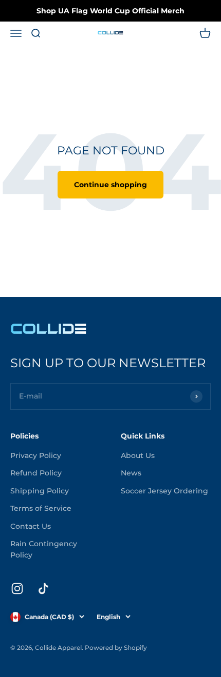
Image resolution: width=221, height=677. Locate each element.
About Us (138, 455)
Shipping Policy (39, 490)
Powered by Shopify (116, 647)
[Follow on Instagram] (17, 588)
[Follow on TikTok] (43, 588)
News (131, 472)
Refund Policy (36, 472)
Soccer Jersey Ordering (164, 490)
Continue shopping (110, 184)
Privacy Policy (35, 455)
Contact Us (30, 526)
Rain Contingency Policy (43, 549)
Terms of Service (40, 508)
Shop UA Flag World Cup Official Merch (110, 10)
